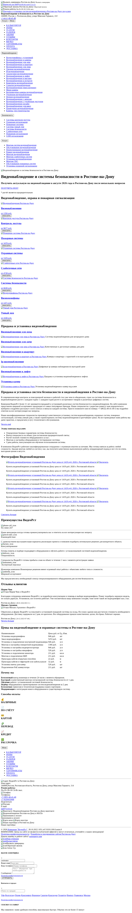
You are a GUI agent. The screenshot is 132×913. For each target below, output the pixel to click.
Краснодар (53, 895)
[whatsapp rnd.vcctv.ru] (4, 839)
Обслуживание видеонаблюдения (21, 147)
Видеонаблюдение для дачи (18, 62)
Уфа (3, 895)
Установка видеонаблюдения (19, 159)
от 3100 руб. (6, 318)
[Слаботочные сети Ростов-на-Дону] (17, 263)
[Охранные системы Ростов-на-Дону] (18, 248)
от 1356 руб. (6, 213)
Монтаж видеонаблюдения (18, 154)
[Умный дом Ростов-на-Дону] (14, 308)
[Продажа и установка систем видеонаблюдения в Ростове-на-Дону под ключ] (36, 11)
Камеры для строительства (18, 111)
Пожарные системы (15, 124)
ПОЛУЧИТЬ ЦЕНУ (9, 188)
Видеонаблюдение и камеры (18, 60)
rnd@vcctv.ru (6, 809)
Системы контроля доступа (18, 120)
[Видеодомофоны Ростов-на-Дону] (16, 293)
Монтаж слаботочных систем (19, 157)
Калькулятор (12, 841)
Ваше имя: (5, 863)
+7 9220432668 (7, 799)
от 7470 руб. (6, 258)
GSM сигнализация (14, 136)
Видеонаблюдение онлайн (17, 104)
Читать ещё (6, 424)
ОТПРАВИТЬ (7, 878)
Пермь (18, 895)
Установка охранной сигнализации (21, 166)
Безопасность (7, 115)
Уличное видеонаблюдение (18, 69)
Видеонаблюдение (9, 53)
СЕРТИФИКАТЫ (14, 44)
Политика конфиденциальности (15, 834)
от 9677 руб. (6, 228)
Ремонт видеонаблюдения (17, 152)
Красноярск (26, 895)
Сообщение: (6, 873)
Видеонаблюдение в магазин (19, 78)
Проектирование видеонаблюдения (21, 150)
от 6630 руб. (6, 288)
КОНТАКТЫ (12, 39)
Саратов (44, 895)
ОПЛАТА (10, 46)
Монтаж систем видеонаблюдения (21, 145)
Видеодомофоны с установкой (19, 57)
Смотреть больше (8, 514)
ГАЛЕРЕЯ (10, 32)
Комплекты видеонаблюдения (19, 83)
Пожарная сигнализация (17, 134)
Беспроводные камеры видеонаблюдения (24, 92)
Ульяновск (78, 895)
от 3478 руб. (6, 243)
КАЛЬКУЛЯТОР (13, 25)
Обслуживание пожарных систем (21, 164)
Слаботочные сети (14, 131)
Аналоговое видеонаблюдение (19, 74)
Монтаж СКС (12, 161)
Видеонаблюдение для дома (18, 67)
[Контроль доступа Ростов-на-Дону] (17, 218)
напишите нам (35, 836)
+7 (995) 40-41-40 (8, 797)
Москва (87, 895)
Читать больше (7, 621)
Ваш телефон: (7, 866)
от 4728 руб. (6, 273)
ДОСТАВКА (12, 48)
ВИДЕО (9, 41)
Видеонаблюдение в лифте (18, 76)
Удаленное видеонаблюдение (19, 94)
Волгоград (9, 895)
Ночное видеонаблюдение (17, 97)
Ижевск (70, 895)
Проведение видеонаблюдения (19, 108)
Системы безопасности (16, 129)
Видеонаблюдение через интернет (21, 88)
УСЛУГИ (10, 30)
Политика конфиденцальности (12, 876)
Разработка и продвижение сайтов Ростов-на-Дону (53, 834)
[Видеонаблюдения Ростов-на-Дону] (17, 203)
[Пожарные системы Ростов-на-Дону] (18, 233)
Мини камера (12, 90)
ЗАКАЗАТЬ (6, 216)
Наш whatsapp (13, 839)
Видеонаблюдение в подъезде (19, 81)
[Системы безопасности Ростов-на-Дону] (19, 278)
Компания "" (17, 829)
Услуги (4, 141)
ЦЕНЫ (9, 28)
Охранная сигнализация (16, 122)
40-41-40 (8, 18)
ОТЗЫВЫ (10, 37)
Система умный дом (15, 127)
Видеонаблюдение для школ (18, 106)
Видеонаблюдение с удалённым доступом (24, 101)
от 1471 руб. (6, 303)
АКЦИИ (10, 35)
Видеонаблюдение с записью (19, 99)
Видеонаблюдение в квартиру (19, 64)
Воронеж (36, 895)
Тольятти (62, 895)
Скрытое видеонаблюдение (18, 85)
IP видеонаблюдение (15, 71)
